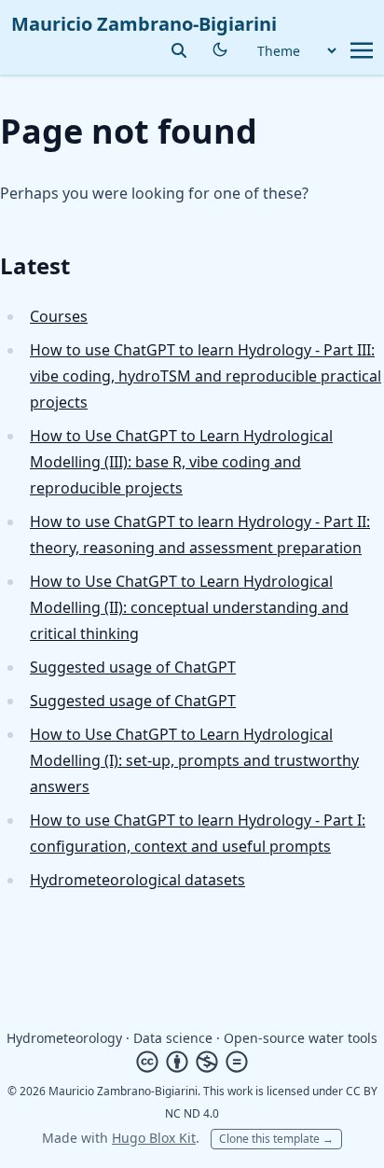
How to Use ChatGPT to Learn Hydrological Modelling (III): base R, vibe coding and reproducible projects (181, 461)
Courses (59, 316)
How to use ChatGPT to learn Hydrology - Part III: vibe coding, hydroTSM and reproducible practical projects (205, 376)
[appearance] (220, 49)
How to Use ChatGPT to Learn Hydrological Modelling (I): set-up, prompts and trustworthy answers (194, 760)
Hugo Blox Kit (154, 1138)
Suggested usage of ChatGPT (133, 667)
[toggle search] (179, 50)
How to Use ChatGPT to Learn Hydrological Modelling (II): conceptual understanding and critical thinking (189, 607)
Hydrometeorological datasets (137, 879)
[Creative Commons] (192, 1061)
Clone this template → (276, 1139)
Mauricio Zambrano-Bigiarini (144, 23)
